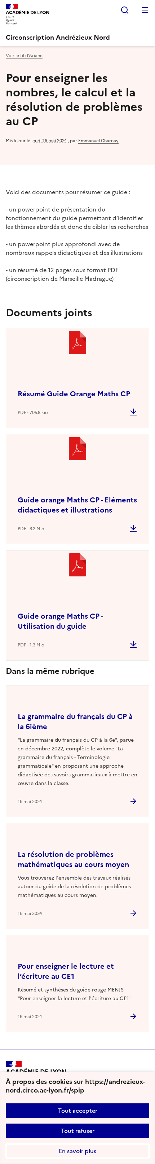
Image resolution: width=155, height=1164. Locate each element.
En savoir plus (77, 1151)
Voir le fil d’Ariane (24, 55)
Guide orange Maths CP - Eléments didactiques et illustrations (77, 504)
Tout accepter (77, 1110)
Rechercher (125, 10)
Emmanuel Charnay (98, 141)
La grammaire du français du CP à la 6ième (75, 721)
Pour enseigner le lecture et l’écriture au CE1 (66, 971)
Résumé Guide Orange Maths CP (74, 393)
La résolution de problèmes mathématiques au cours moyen (73, 859)
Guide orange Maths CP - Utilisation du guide (60, 621)
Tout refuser (77, 1130)
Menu (145, 10)
